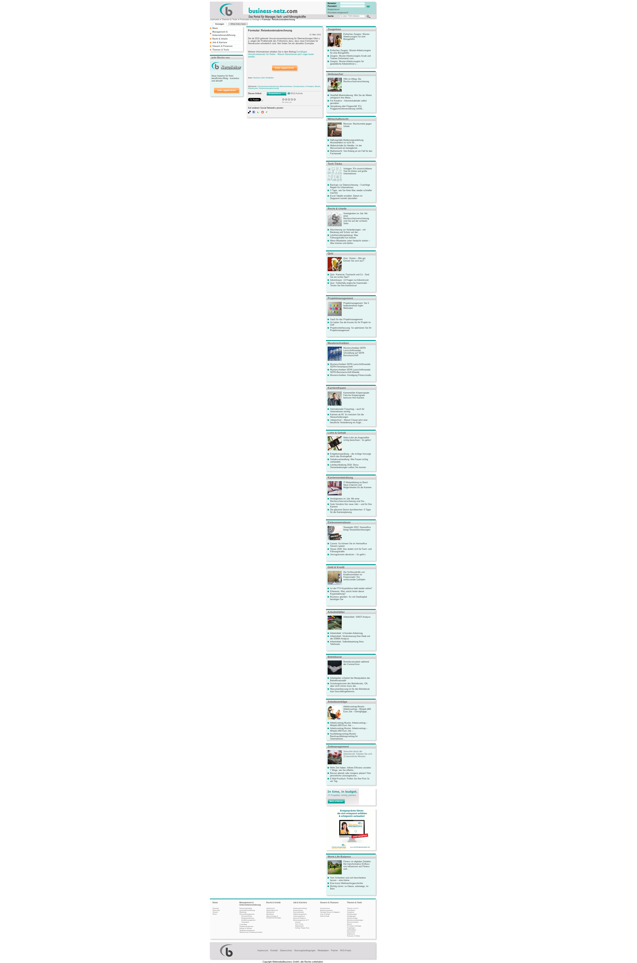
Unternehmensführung (247, 910)
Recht (215, 914)
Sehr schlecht (283, 99)
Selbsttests (351, 934)
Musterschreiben (338, 343)
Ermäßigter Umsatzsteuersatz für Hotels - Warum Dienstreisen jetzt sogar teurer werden (281, 54)
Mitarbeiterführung (247, 918)
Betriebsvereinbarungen (355, 920)
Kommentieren (275, 93)
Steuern (215, 912)
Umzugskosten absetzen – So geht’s (348, 554)
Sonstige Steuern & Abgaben (330, 912)
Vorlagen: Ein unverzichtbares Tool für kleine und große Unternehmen (357, 171)
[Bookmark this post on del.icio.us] (249, 112)
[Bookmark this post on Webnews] (262, 112)
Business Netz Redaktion (263, 78)
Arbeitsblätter (336, 612)
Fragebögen (351, 928)
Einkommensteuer (339, 522)
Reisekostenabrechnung (269, 88)
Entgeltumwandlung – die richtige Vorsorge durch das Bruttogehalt (350, 455)
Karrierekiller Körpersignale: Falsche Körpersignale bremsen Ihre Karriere (356, 395)
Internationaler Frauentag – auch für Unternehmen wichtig (347, 410)
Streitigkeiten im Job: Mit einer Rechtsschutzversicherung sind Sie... (348, 499)
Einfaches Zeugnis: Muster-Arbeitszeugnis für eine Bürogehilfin (356, 36)
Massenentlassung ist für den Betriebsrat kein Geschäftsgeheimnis (350, 690)
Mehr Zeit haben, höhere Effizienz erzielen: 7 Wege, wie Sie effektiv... (350, 768)
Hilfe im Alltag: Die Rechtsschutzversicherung (356, 80)
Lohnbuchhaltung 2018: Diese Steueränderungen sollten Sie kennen (348, 466)
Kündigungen (351, 916)
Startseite (214, 19)
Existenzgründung (246, 908)
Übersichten (351, 932)
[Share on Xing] (267, 112)
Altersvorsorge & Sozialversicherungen (273, 917)
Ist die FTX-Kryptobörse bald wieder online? (351, 588)
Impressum (262, 950)
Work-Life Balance (299, 918)
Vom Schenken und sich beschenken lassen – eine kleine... (348, 878)
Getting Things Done (302, 928)
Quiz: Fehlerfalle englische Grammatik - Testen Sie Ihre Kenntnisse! (349, 284)
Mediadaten (323, 950)
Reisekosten (253, 88)
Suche (331, 16)
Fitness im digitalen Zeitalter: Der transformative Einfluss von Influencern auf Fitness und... (357, 865)
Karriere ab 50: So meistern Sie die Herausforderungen (347, 415)
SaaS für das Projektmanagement (346, 319)
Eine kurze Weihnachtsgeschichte (346, 883)
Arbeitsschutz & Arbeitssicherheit (251, 932)
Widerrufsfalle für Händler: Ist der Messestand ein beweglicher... (346, 146)
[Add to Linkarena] (258, 112)
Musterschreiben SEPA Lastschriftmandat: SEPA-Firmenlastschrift (350, 365)
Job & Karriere (219, 42)
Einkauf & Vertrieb (246, 928)
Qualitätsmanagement (247, 930)
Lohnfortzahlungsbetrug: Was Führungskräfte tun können (344, 236)
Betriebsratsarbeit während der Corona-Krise (356, 662)
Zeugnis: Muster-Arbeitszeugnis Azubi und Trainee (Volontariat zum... (350, 57)
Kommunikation (298, 912)
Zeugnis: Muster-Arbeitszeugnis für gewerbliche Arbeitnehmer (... (347, 62)
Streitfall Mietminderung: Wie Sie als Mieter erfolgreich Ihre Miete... (351, 96)
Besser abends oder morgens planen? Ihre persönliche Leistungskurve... (350, 774)
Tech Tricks (335, 163)
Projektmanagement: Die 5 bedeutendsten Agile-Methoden (356, 305)
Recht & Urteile (220, 39)
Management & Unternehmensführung (250, 903)
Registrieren (333, 9)
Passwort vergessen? (338, 12)
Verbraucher (335, 74)
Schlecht (286, 99)
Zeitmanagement (338, 746)
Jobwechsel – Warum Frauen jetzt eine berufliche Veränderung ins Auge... (348, 421)
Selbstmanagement (300, 914)
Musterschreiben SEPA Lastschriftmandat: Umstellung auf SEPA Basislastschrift (354, 352)
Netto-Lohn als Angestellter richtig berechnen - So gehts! (357, 438)
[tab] (225, 28)
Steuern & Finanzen (222, 46)
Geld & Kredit (336, 567)
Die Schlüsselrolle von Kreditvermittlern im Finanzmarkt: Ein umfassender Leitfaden (354, 576)
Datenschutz (286, 950)
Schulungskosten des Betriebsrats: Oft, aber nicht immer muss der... (349, 684)
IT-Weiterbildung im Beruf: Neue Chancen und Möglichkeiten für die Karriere (357, 485)
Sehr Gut (294, 99)
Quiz (330, 253)
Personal (216, 908)
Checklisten (351, 910)
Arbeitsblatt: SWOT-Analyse (356, 617)
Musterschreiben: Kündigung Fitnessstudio (350, 375)
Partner (334, 950)
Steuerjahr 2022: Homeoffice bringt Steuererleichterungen (357, 528)
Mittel (289, 99)
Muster (317, 86)
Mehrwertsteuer (286, 86)
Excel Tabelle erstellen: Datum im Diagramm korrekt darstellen (346, 197)
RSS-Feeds (345, 950)
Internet (297, 922)
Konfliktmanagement (248, 920)
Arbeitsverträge (337, 701)
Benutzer (332, 3)
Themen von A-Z (352, 908)
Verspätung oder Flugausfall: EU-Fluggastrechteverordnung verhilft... (347, 107)
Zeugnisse (334, 29)
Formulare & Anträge (250, 19)
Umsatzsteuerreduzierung (268, 86)
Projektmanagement (340, 298)
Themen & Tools (229, 19)
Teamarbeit (245, 922)
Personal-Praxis (246, 916)
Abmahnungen (352, 914)
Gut (291, 99)
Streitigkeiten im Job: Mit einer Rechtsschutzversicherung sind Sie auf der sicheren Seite (356, 218)
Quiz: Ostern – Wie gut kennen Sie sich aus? (354, 259)
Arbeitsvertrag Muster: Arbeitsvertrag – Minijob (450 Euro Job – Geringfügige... (357, 709)
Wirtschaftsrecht (338, 119)
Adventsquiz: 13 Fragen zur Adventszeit (349, 280)
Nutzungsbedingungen (305, 950)
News (215, 28)
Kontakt (274, 950)
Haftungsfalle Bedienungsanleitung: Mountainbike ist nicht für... (347, 141)
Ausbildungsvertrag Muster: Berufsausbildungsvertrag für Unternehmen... (344, 736)
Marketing (243, 912)
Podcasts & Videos (353, 936)
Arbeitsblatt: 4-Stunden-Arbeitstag (346, 633)
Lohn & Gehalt (337, 432)
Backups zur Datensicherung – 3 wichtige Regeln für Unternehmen (350, 186)
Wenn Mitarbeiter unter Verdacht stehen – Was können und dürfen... (350, 241)
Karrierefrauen (337, 388)
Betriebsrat (335, 657)
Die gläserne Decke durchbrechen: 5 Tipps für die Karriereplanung (350, 510)
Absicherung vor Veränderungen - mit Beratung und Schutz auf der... (348, 230)
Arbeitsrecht (270, 908)
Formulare (309, 86)
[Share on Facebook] (253, 112)
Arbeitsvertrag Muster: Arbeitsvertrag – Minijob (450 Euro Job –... (348, 724)
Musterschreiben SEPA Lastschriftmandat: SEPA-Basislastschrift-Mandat (350, 370)
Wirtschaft (216, 910)
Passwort (332, 6)
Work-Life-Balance (339, 856)
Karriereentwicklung (340, 477)
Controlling (243, 924)
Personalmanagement (247, 914)
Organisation (299, 926)
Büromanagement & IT (301, 920)
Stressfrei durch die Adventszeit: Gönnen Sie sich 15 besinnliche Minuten (357, 754)
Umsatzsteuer (298, 86)
